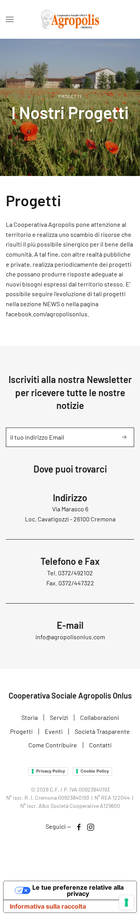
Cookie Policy (94, 771)
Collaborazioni (99, 717)
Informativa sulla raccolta (48, 906)
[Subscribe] (124, 437)
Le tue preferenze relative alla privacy (78, 890)
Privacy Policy (50, 771)
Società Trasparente (102, 731)
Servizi (59, 717)
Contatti (100, 745)
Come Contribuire (52, 745)
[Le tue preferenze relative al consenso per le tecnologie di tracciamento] (126, 902)
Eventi (54, 731)
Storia (29, 717)
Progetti (21, 731)
